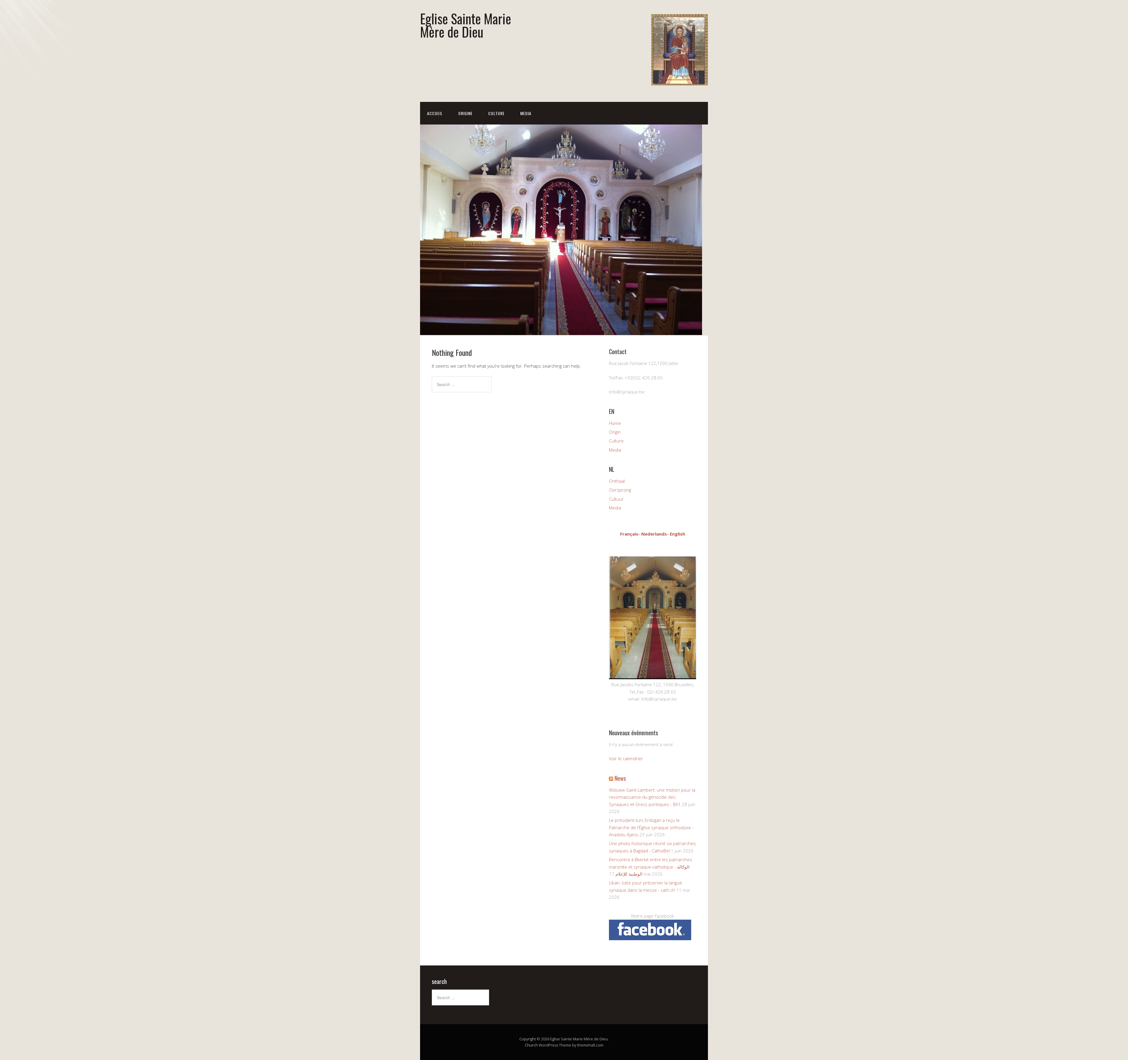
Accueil (435, 113)
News (620, 778)
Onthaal (617, 481)
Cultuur (616, 499)
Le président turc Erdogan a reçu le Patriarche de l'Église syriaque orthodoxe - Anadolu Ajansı (651, 827)
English (677, 534)
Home (615, 423)
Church (531, 1045)
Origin (615, 432)
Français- (630, 534)
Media (525, 113)
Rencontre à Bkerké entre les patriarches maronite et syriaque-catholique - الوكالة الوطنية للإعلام (650, 867)
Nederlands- (655, 534)
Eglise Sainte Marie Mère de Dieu (465, 25)
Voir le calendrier (626, 758)
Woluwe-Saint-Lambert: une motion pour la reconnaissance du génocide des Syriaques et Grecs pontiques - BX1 (652, 797)
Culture (496, 113)
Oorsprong (620, 490)
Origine (465, 113)
